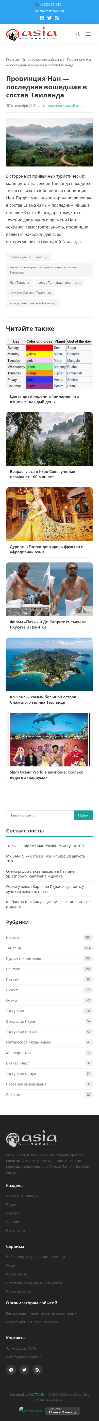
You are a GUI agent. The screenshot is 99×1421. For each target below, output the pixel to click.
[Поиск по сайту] (77, 33)
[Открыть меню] (88, 34)
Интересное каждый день (42, 59)
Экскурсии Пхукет (21, 1021)
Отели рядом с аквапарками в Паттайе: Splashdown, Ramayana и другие (40, 874)
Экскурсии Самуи (21, 1073)
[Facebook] (42, 19)
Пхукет (12, 990)
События (13, 1094)
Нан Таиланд (19, 282)
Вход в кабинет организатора (32, 1322)
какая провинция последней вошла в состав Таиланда (43, 269)
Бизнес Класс (17, 1063)
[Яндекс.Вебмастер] (30, 1411)
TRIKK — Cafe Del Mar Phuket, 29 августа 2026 (45, 845)
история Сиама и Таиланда (30, 292)
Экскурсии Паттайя (23, 1031)
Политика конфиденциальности (34, 1283)
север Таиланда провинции (60, 282)
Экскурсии (15, 1010)
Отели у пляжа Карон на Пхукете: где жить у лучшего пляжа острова (45, 889)
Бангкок (13, 969)
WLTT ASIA (37, 1394)
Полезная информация (26, 1084)
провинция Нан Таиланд (28, 257)
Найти (83, 815)
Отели (11, 1000)
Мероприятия (18, 1052)
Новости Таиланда (22, 1195)
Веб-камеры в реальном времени (35, 1256)
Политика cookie (20, 1291)
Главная (12, 59)
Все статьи (15, 1230)
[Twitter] (49, 19)
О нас (11, 1265)
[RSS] (57, 19)
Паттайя (13, 979)
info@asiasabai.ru (25, 1356)
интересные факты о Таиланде (33, 303)
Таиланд (13, 948)
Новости (13, 937)
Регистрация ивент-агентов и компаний (41, 1313)
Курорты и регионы (23, 958)
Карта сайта (16, 1274)
